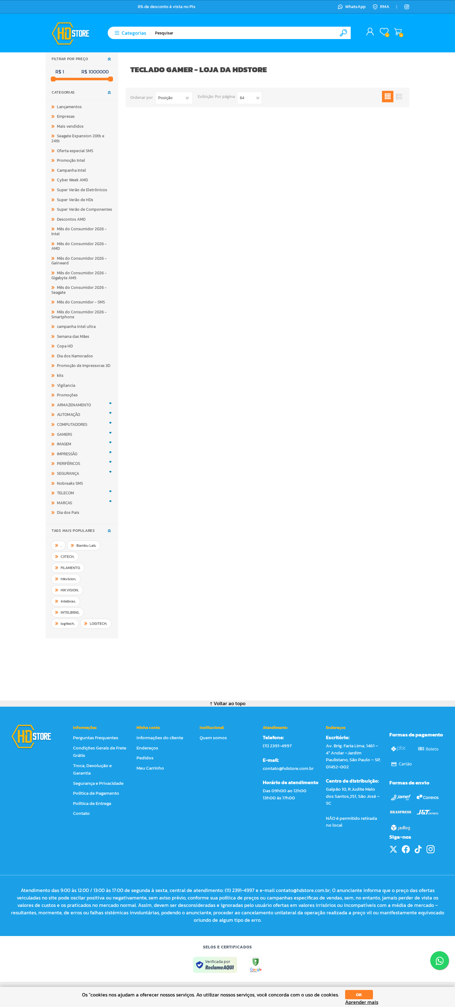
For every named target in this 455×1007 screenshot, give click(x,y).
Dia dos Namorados (75, 356)
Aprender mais (361, 1002)
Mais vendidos (70, 126)
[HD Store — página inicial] (37, 736)
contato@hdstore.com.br (288, 768)
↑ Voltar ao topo (227, 703)
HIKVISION (70, 590)
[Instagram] (407, 7)
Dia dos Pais (68, 512)
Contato (81, 813)
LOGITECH (98, 623)
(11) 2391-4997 (277, 745)
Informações (85, 728)
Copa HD (65, 346)
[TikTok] (418, 849)
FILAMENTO (70, 568)
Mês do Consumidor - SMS (81, 302)
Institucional (212, 728)
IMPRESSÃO (67, 454)
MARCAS (64, 503)
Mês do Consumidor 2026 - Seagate (78, 290)
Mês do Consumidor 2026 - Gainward (78, 260)
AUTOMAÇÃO (68, 414)
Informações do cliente (159, 737)
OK (359, 995)
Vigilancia (66, 385)
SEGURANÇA (68, 473)
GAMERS (64, 434)
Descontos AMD (71, 219)
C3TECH (68, 556)
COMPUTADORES (72, 424)
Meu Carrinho (398, 32)
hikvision (68, 579)
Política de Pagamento (96, 793)
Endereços (147, 747)
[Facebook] (406, 849)
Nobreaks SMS (70, 483)
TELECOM (65, 493)
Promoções (67, 395)
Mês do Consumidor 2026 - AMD (78, 246)
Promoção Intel (71, 160)
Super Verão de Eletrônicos (82, 190)
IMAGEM (64, 444)
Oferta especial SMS (75, 151)
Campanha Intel (71, 170)
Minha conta (148, 728)
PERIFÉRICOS (68, 463)
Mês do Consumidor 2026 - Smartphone (78, 314)
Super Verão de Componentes (84, 209)
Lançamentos (69, 107)
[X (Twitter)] (393, 849)
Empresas (66, 116)
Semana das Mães (73, 336)
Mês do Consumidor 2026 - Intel (78, 231)
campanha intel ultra (76, 326)
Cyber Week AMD (72, 180)
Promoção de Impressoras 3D (83, 366)
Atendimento (275, 728)
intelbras (68, 601)
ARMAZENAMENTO (74, 405)
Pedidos (145, 757)
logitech (68, 623)
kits (60, 375)
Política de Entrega (92, 803)
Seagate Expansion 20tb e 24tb (77, 138)
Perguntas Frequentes (95, 737)
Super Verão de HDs (75, 200)
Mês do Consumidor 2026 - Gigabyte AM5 (78, 275)
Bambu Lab (86, 545)
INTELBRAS (70, 612)
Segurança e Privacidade (98, 783)
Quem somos (213, 737)
